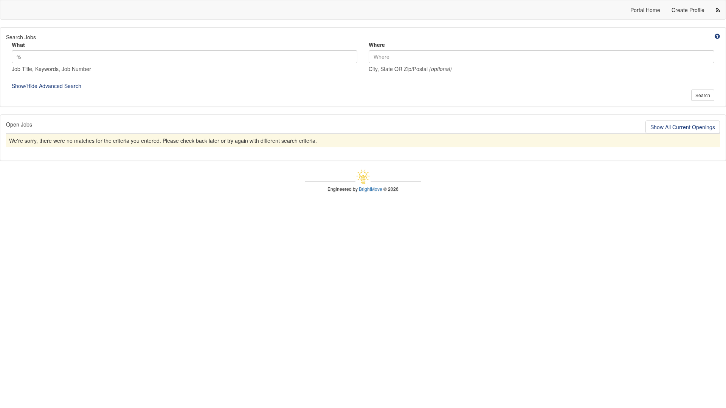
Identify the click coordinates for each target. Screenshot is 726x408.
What (18, 44)
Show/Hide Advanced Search (46, 86)
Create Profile (688, 10)
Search (702, 95)
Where (377, 44)
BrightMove (370, 188)
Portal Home (645, 10)
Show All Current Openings (682, 127)
